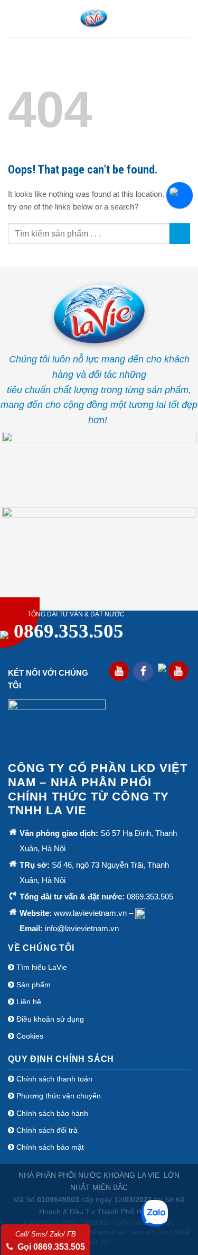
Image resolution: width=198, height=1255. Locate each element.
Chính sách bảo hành (51, 1113)
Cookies (29, 1036)
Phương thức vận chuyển (57, 1096)
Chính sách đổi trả (46, 1130)
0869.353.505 (69, 631)
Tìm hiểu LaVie (40, 967)
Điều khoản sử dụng (49, 1019)
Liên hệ (27, 1001)
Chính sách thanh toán (53, 1079)
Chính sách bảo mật (49, 1147)
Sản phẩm (32, 984)
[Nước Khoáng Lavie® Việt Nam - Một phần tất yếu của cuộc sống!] (93, 18)
